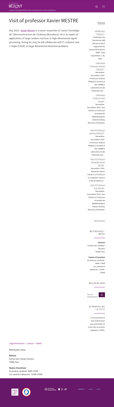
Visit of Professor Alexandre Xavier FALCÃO (97, 162)
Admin (39, 343)
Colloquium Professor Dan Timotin (99, 98)
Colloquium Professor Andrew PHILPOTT (97, 66)
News (101, 23)
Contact (30, 343)
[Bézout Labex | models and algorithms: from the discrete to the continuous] (15, 5)
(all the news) (99, 220)
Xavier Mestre (28, 30)
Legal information (16, 343)
